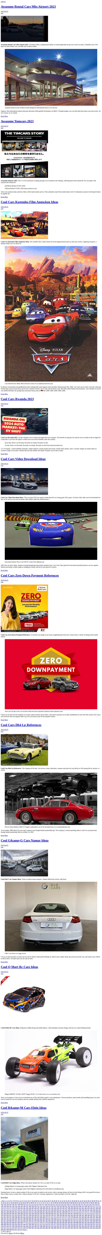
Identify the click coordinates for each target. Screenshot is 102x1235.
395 (16, 1219)
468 (19, 1222)
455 (83, 1221)
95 (85, 1203)
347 (83, 1215)
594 (69, 1228)
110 (24, 1204)
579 (27, 1228)
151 (38, 1206)
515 (49, 1224)
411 (60, 1219)
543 (27, 1226)
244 (97, 1210)
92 (79, 1203)
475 (38, 1222)
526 (80, 1224)
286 (13, 1213)
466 (13, 1222)
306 (69, 1213)
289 (21, 1213)
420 (85, 1219)
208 (97, 1208)
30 (56, 1201)
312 (85, 1213)
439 (38, 1221)
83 (61, 1203)
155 (49, 1206)
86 (67, 1203)
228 (52, 1210)
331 (38, 1215)
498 (2, 1224)
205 (88, 1208)
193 (55, 1208)
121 (54, 1204)
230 (57, 1210)
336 (52, 1215)
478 (46, 1222)
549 (44, 1226)
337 (55, 1215)
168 (85, 1206)
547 (38, 1226)
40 (76, 1201)
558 (69, 1226)
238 (80, 1210)
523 (71, 1224)
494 (91, 1222)
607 (5, 1230)
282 (2, 1213)
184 (30, 1208)
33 (62, 1201)
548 (41, 1226)
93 (81, 1203)
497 (99, 1222)
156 (52, 1206)
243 (94, 1210)
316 (97, 1213)
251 (16, 1212)
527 (83, 1224)
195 (60, 1208)
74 (43, 1203)
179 (16, 1208)
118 (46, 1204)
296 (41, 1213)
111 (27, 1204)
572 (7, 1228)
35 (66, 1201)
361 (21, 1217)
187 (38, 1208)
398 (24, 1219)
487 (72, 1222)
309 (77, 1213)
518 (57, 1224)
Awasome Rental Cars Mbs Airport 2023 (28, 6)
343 (72, 1215)
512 (41, 1224)
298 (46, 1213)
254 (24, 1212)
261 (44, 1212)
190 (46, 1208)
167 (83, 1206)
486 (69, 1222)
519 (60, 1224)
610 (13, 1230)
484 (63, 1222)
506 (24, 1224)
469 (21, 1222)
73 (41, 1203)
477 (44, 1222)
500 (7, 1224)
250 (13, 1212)
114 (35, 1204)
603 (94, 1228)
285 (10, 1213)
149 (32, 1206)
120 (51, 1204)
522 (69, 1224)
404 (41, 1219)
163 (72, 1206)
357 (10, 1217)
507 (27, 1224)
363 (27, 1217)
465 (10, 1222)
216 (18, 1210)
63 (21, 1203)
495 (94, 1222)
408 (52, 1219)
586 (46, 1228)
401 (32, 1219)
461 (99, 1221)
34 (64, 1201)
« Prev (3, 1201)
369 (44, 1217)
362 (24, 1217)
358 (13, 1217)
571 (5, 1228)
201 (77, 1208)
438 (35, 1221)
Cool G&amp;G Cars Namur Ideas (25, 840)
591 (60, 1228)
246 (2, 1212)
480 (52, 1222)
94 (83, 1203)
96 (87, 1203)
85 (65, 1203)
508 (30, 1224)
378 (69, 1217)
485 (66, 1222)
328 (30, 1215)
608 (7, 1230)
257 (32, 1212)
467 (16, 1222)
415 (71, 1219)
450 (69, 1221)
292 (30, 1213)
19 (34, 1201)
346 (80, 1215)
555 (60, 1226)
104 (7, 1204)
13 (23, 1201)
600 (85, 1228)
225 (44, 1210)
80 (55, 1203)
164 (74, 1206)
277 (88, 1212)
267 (60, 1212)
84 (63, 1203)
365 (32, 1217)
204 (85, 1208)
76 (47, 1203)
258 (35, 1212)
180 (19, 1208)
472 (30, 1222)
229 (55, 1210)
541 (21, 1226)
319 (5, 1215)
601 (88, 1228)
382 (80, 1217)
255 (27, 1212)
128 (73, 1204)
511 (38, 1224)
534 (2, 1226)
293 (32, 1213)
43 (82, 1201)
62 (19, 1203)
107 (16, 1204)
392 (7, 1219)
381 (77, 1217)
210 (2, 1210)
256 (30, 1212)
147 (27, 1206)
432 (19, 1221)
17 (30, 1201)
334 (46, 1215)
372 (52, 1217)
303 (60, 1213)
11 (19, 1201)
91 (77, 1203)
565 (88, 1226)
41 (78, 1201)
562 (80, 1226)
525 (77, 1224)
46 (88, 1201)
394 (13, 1219)
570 (2, 1228)
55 (5, 1203)
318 (2, 1215)
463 (5, 1222)
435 (27, 1221)
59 (13, 1203)
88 (71, 1203)
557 (66, 1226)
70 (35, 1203)
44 (84, 1201)
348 (85, 1215)
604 (97, 1228)
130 (79, 1204)
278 (91, 1212)
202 (80, 1208)
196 (63, 1208)
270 (69, 1212)
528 (85, 1224)
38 (72, 1201)
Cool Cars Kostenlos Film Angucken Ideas (29, 202)
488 (74, 1222)
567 (94, 1226)
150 (35, 1206)
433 (21, 1221)
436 (30, 1221)
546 (35, 1226)
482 (58, 1222)
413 (66, 1219)
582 (35, 1228)
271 (72, 1212)
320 (7, 1215)
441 (44, 1221)
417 (77, 1219)
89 (73, 1203)
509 (32, 1224)
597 (77, 1228)
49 (94, 1201)
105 (10, 1204)
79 (53, 1203)
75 (45, 1203)
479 (49, 1222)
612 (18, 1230)
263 (49, 1212)
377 (66, 1217)
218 (24, 1210)
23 (42, 1201)
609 (10, 1230)
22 (40, 1201)
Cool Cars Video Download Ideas (23, 459)
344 (74, 1215)
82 (59, 1203)
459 (94, 1221)
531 (94, 1224)
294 (35, 1213)
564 (85, 1226)
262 (46, 1212)
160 (63, 1206)
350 (91, 1215)
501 (10, 1224)
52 (100, 1201)
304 (63, 1213)
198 (69, 1208)
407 (49, 1219)
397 (21, 1219)
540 (19, 1226)
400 (30, 1219)
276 (85, 1212)
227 (49, 1210)
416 (74, 1219)
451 (72, 1221)
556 (63, 1226)
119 (48, 1204)
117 (43, 1204)
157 (55, 1206)
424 (97, 1219)
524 (74, 1224)
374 (58, 1217)
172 (97, 1206)
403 (38, 1219)
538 (13, 1226)
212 (7, 1210)
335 (49, 1215)
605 (99, 1228)
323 (16, 1215)
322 (13, 1215)
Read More (4, 116)
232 (63, 1210)
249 (10, 1212)
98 (91, 1203)
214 (13, 1210)
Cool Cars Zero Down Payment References (30, 575)
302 (58, 1213)
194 (58, 1208)
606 (2, 1230)
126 (68, 1204)
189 (44, 1208)
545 (32, 1226)
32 (60, 1201)
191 (49, 1208)
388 (97, 1217)
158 (58, 1206)
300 (52, 1213)
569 (99, 1226)
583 (38, 1228)
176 (7, 1208)
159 (60, 1206)
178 (13, 1208)
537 (10, 1226)
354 (2, 1217)
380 (74, 1217)
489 (77, 1222)
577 (21, 1228)
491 (83, 1222)
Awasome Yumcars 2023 (17, 121)
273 (77, 1212)
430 (13, 1221)
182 (24, 1208)
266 (58, 1212)
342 (69, 1215)
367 (38, 1217)
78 (51, 1203)
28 (52, 1201)
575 (16, 1228)
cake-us (3, 1)
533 (99, 1224)
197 (66, 1208)
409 (55, 1219)
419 (83, 1219)
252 (19, 1212)
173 (99, 1206)
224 (41, 1210)
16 (28, 1201)
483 (60, 1222)
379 (72, 1217)
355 (5, 1217)
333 (44, 1215)
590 (58, 1228)
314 (91, 1213)
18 (32, 1201)
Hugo (10, 1233)
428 (7, 1221)
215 (16, 1210)
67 (29, 1203)
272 (74, 1212)
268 (63, 1212)
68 (31, 1203)
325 (21, 1215)
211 (5, 1210)
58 (11, 1203)
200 (74, 1208)
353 (99, 1215)
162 (69, 1206)
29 (54, 1201)
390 (2, 1219)
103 (5, 1204)
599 (83, 1228)
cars (2, 13)
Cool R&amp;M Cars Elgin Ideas (23, 1107)
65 (25, 1203)
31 (58, 1201)
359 (16, 1217)
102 (2, 1204)
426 (2, 1221)
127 (70, 1204)
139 (5, 1206)
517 (55, 1224)
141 (10, 1206)
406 (46, 1219)
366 (35, 1217)
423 (94, 1219)
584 (41, 1228)
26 (48, 1201)
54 (3, 1203)
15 (26, 1201)
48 (92, 1201)
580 (30, 1228)
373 (55, 1217)
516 (52, 1224)
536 (7, 1226)
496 (97, 1222)
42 (80, 1201)
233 (66, 1210)
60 (15, 1203)
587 (49, 1228)
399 (27, 1219)
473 (32, 1222)
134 (90, 1204)
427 (5, 1221)
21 (38, 1201)
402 (35, 1219)
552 (52, 1226)
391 (5, 1219)
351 (94, 1215)
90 (75, 1203)
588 (52, 1228)
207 (94, 1208)
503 (16, 1224)
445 (55, 1221)
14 (25, 1201)
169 (88, 1206)
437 (32, 1221)
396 (19, 1219)
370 (46, 1217)
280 (97, 1212)
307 (72, 1213)
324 (19, 1215)
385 (88, 1217)
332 (41, 1215)
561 (77, 1226)
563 (83, 1226)
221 (32, 1210)
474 (35, 1222)
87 (69, 1203)
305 (66, 1213)
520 (63, 1224)
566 (91, 1226)
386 (91, 1217)
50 (96, 1201)
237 (77, 1210)
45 (86, 1201)
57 (9, 1203)
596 (74, 1228)
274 (80, 1212)
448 (63, 1221)
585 (44, 1228)
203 (83, 1208)
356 (7, 1217)
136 (96, 1204)
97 (89, 1203)
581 (32, 1228)
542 (24, 1226)
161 (66, 1206)
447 (60, 1221)
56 (7, 1203)
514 (46, 1224)
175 (5, 1208)
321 (10, 1215)
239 (83, 1210)
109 (21, 1204)
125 (65, 1204)
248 (7, 1212)
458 (91, 1221)
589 (55, 1228)
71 (37, 1203)
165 (77, 1206)
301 (55, 1213)
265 (55, 1212)
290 (24, 1213)
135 (93, 1204)
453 (77, 1221)
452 (74, 1221)
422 (91, 1219)
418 (80, 1219)
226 (46, 1210)
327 (27, 1215)
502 (13, 1224)
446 (58, 1221)
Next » (25, 1230)
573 (10, 1228)
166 (80, 1206)
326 (24, 1215)
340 (63, 1215)
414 (69, 1219)
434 (24, 1221)
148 (30, 1206)
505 (21, 1224)
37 (70, 1201)
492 (85, 1222)
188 (41, 1208)
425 (99, 1219)
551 (49, 1226)
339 (60, 1215)
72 (39, 1203)
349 (88, 1215)
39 (74, 1201)
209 (99, 1208)
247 (5, 1212)
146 (24, 1206)
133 (87, 1204)
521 (66, 1224)
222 (35, 1210)
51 (98, 1201)
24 (44, 1201)
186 (35, 1208)
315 (94, 1213)
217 (21, 1210)
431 (16, 1221)
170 (91, 1206)
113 (32, 1204)
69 (33, 1203)
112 (29, 1204)
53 (1, 1203)
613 (21, 1230)
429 (10, 1221)
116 (40, 1204)
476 (41, 1222)
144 (19, 1206)
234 (69, 1210)
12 (21, 1201)
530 (91, 1224)
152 (41, 1206)
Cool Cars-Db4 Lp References (21, 725)
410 (58, 1219)
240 (85, 1210)
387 (94, 1217)
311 (83, 1213)
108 (19, 1204)
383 (83, 1217)
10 (17, 1201)
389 (99, 1217)
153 (44, 1206)
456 (85, 1221)
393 (10, 1219)
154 (46, 1206)
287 (16, 1213)
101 (98, 1203)
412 (63, 1219)
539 (16, 1226)
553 (55, 1226)
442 (46, 1221)
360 (19, 1217)
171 (94, 1206)
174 (2, 1208)
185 (32, 1208)
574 (13, 1228)
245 (99, 1210)
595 (72, 1228)
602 (91, 1228)
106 (13, 1204)
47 (90, 1201)
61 (17, 1203)
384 (85, 1217)
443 (49, 1221)
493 (88, 1222)
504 (19, 1224)
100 (95, 1203)
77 (49, 1203)
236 (74, 1210)
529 (88, 1224)
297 (44, 1213)
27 (50, 1201)
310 (80, 1213)
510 (35, 1224)
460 (97, 1221)
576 (19, 1228)
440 (41, 1221)
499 (5, 1224)
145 (21, 1206)
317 (99, 1213)
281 (99, 1212)
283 (5, 1213)
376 (63, 1217)
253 (21, 1212)
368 (41, 1217)
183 (27, 1208)
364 (30, 1217)
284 (7, 1213)
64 (23, 1203)
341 (66, 1215)
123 (59, 1204)
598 (80, 1228)
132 (84, 1204)
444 (52, 1221)
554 (58, 1226)
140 (7, 1206)
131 (82, 1204)
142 (13, 1206)
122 (56, 1204)
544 (30, 1226)
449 (66, 1221)
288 (19, 1213)
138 (2, 1206)
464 (7, 1222)
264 (52, 1212)
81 (57, 1203)
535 (5, 1226)
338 (58, 1215)
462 (2, 1222)
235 (71, 1210)
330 (35, 1215)
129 (76, 1204)
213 (10, 1210)
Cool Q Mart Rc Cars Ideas (19, 967)
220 (30, 1210)
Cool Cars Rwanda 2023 (17, 399)
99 (93, 1203)
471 (27, 1222)
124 (62, 1204)
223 (38, 1210)
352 (97, 1215)
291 (27, 1213)
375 (60, 1217)
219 (27, 1210)
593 (66, 1228)
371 (49, 1217)
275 (83, 1212)
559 (72, 1226)
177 (10, 1208)
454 (80, 1221)
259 (38, 1212)
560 (74, 1226)
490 (80, 1222)
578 (24, 1228)
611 (16, 1230)
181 (21, 1208)
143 (16, 1206)
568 (97, 1226)
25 (46, 1201)
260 (41, 1212)
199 (72, 1208)
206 (91, 1208)
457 (88, 1221)
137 (98, 1204)
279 (94, 1212)
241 (88, 1210)
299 (49, 1213)
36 (68, 1201)
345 (77, 1215)
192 (52, 1208)
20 (36, 1201)
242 (91, 1210)
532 (97, 1224)
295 (38, 1213)
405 (44, 1219)
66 (27, 1203)
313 (88, 1213)
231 (60, 1210)
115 (37, 1204)
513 (44, 1224)
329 (32, 1215)
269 (66, 1212)
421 (88, 1219)
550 (46, 1226)
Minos (22, 1233)
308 (74, 1213)
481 (55, 1222)
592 (63, 1228)
